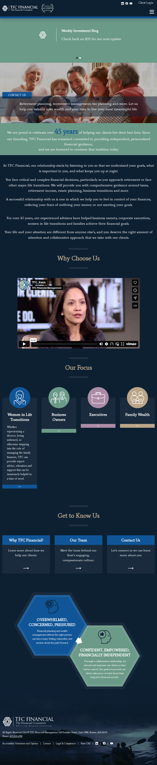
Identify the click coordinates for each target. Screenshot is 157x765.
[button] (77, 58)
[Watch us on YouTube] (111, 743)
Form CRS (86, 743)
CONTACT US (17, 95)
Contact (47, 743)
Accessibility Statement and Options (20, 743)
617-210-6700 (16, 736)
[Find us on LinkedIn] (96, 743)
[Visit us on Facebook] (104, 743)
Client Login (145, 2)
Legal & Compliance (66, 743)
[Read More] (26, 568)
